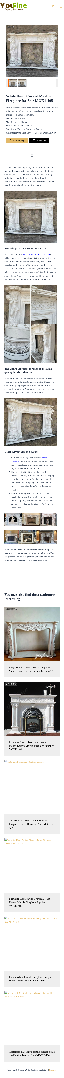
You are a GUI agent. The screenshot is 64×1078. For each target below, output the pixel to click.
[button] (53, 7)
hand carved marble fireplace (36, 254)
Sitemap (53, 1070)
